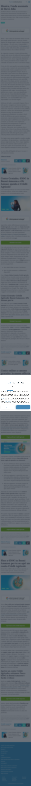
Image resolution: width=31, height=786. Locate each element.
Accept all (23, 407)
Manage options (8, 407)
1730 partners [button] (10, 390)
